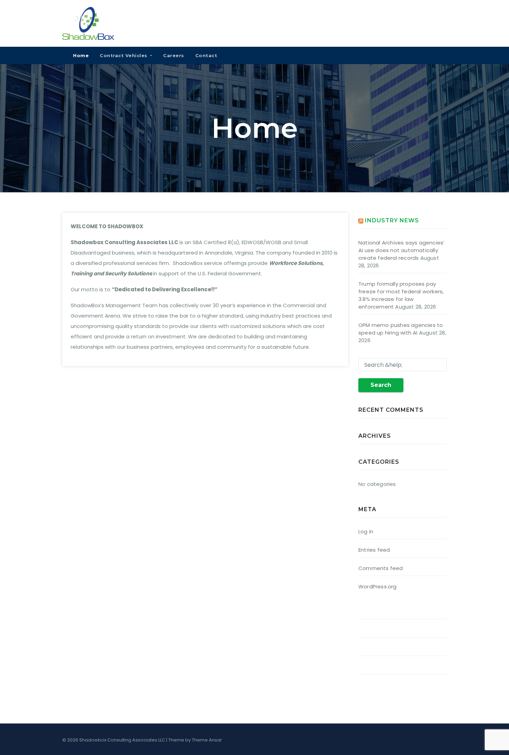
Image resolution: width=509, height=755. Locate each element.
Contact (206, 55)
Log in (365, 531)
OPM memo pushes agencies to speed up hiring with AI (400, 328)
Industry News (392, 220)
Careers (173, 55)
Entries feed (374, 549)
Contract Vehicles (124, 55)
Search (380, 385)
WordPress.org (377, 586)
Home (81, 55)
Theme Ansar (207, 740)
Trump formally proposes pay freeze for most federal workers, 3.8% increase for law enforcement (401, 295)
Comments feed (380, 568)
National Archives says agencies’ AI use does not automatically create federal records (401, 250)
